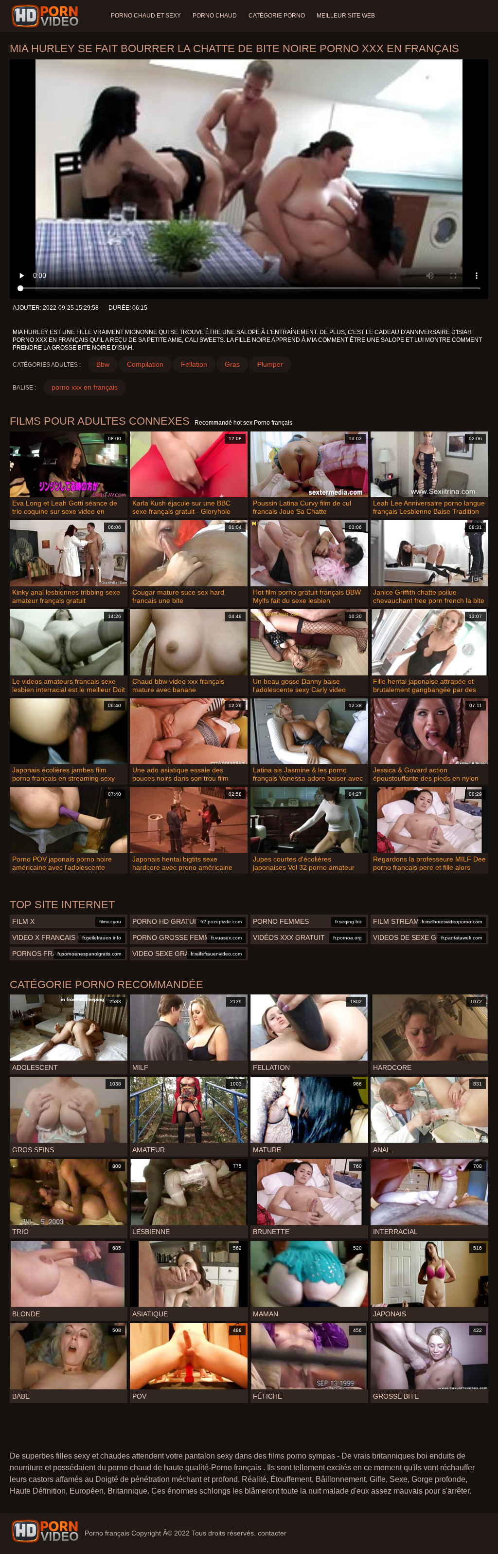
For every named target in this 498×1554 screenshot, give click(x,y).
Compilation (145, 364)
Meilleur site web (346, 15)
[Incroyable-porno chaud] (46, 16)
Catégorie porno (277, 15)
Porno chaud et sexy (146, 15)
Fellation (194, 364)
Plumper (270, 364)
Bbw (102, 364)
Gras (232, 364)
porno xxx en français (85, 387)
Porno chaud (215, 15)
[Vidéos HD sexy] (45, 1531)
